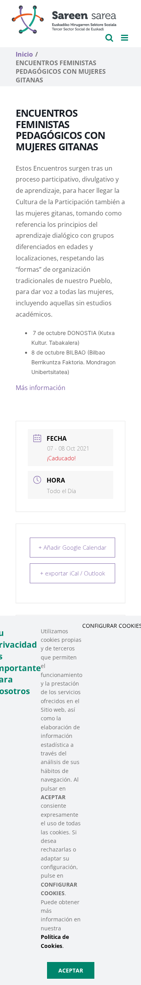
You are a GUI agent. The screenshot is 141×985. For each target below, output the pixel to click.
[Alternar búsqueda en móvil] (109, 38)
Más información (40, 387)
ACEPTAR (70, 970)
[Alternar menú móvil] (125, 38)
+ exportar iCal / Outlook (72, 573)
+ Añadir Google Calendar (72, 547)
